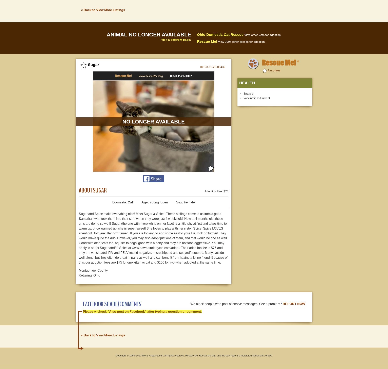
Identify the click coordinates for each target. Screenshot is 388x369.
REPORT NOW (294, 304)
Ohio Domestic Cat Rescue (220, 35)
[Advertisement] (238, 11)
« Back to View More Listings (103, 10)
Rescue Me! (207, 41)
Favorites (274, 70)
